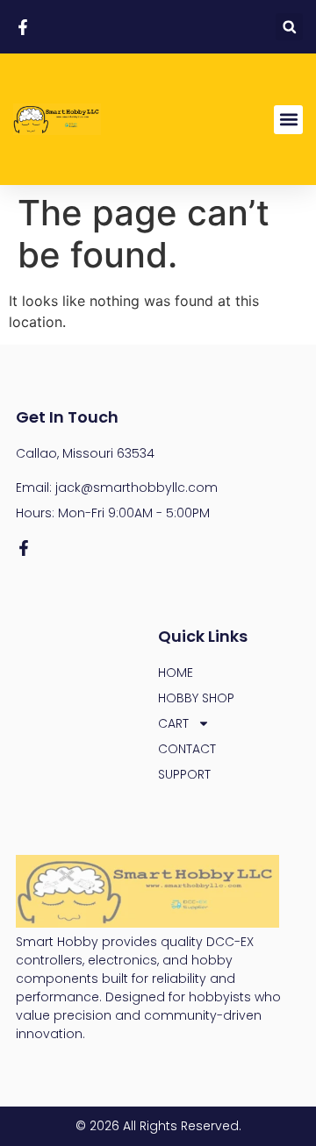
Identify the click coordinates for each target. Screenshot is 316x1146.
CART (173, 723)
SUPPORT (184, 774)
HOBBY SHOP (196, 698)
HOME (175, 672)
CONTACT (187, 749)
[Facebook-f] (24, 548)
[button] (289, 26)
